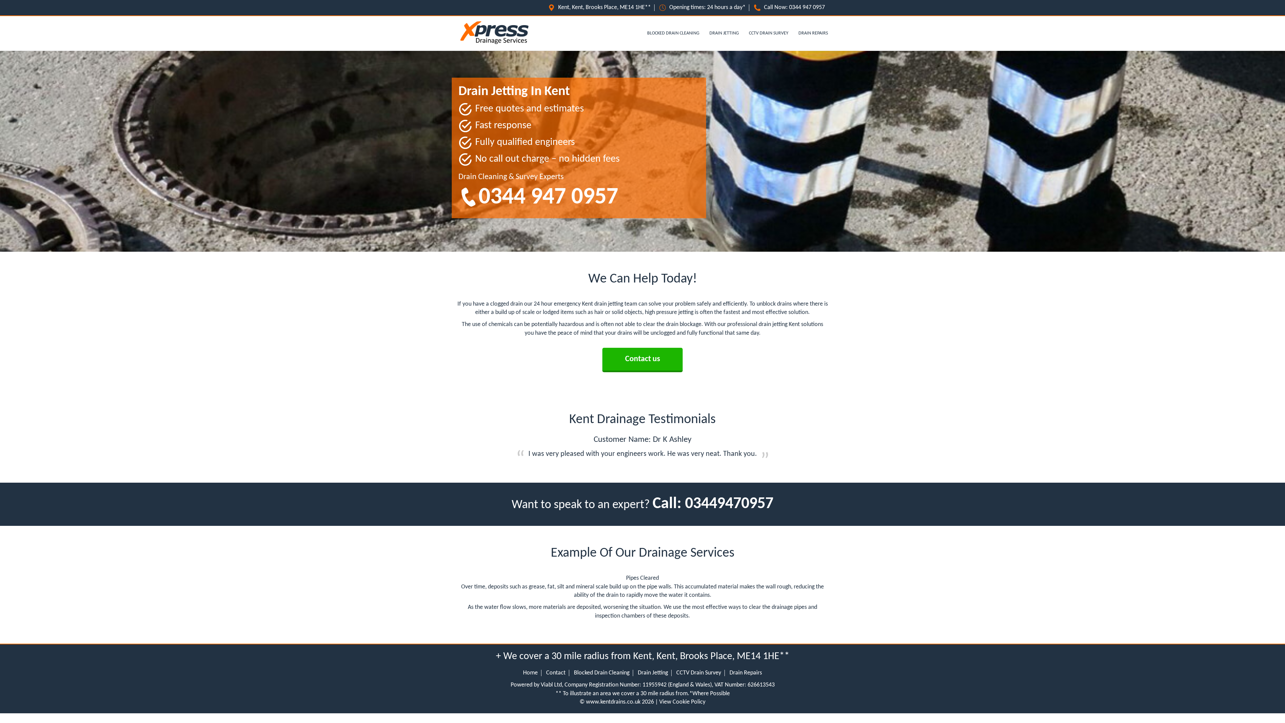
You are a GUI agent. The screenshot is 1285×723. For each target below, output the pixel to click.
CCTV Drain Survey (768, 33)
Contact (556, 673)
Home (530, 673)
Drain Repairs (813, 33)
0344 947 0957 (807, 7)
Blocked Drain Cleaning (673, 33)
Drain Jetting (724, 33)
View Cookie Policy (682, 702)
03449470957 (729, 504)
